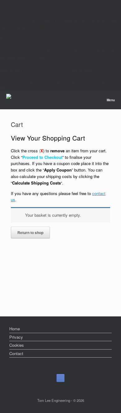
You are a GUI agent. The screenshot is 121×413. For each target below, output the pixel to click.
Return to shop (30, 232)
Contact (16, 353)
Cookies (16, 345)
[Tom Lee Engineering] (8, 97)
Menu (111, 100)
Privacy (16, 337)
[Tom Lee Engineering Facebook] (60, 378)
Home (14, 329)
